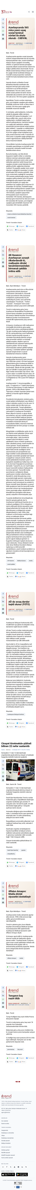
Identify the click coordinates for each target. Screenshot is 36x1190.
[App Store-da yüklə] (8, 1174)
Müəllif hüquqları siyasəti (8, 1155)
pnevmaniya (10, 1049)
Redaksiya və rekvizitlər (7, 1133)
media (31, 560)
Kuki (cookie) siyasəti (7, 1157)
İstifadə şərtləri (5, 1150)
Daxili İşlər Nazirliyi (12, 850)
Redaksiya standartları (7, 1138)
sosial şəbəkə (11, 564)
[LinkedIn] (22, 1166)
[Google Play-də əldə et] (22, 1174)
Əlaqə (3, 1135)
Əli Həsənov (10, 560)
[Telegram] (18, 1166)
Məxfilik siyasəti (5, 1152)
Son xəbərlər (4, 1121)
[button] (3, 19)
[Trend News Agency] (6, 1096)
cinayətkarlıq (11, 853)
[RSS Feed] (26, 1166)
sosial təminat (11, 217)
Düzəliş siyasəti (5, 1140)
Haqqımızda (4, 1130)
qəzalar (23, 850)
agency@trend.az (5, 1112)
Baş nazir (20, 1049)
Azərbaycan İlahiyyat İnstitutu (15, 714)
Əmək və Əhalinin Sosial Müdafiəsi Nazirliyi (19, 214)
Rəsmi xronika (5, 1123)
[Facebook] (6, 1166)
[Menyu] (33, 12)
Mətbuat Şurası (21, 560)
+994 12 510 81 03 (5, 1110)
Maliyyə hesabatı (5, 1143)
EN (14, 1187)
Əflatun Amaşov (11, 958)
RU (21, 1187)
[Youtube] (14, 1166)
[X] (10, 1166)
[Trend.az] (6, 11)
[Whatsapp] (3, 1166)
